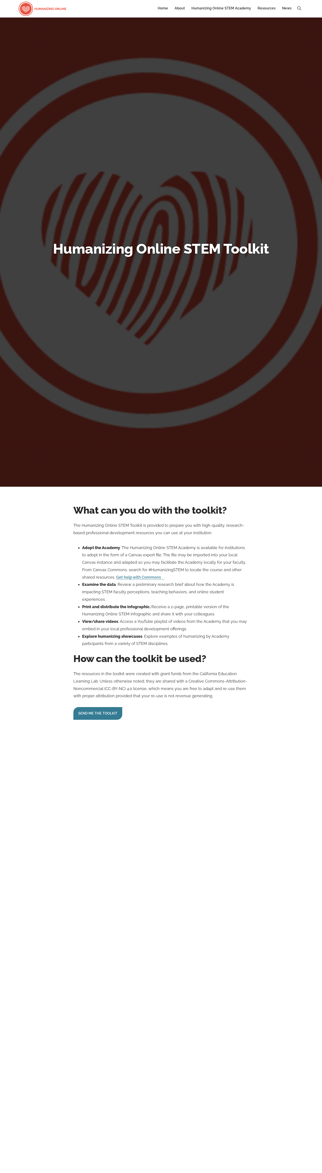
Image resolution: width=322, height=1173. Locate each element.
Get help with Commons (138, 577)
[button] (299, 8)
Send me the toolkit (97, 713)
